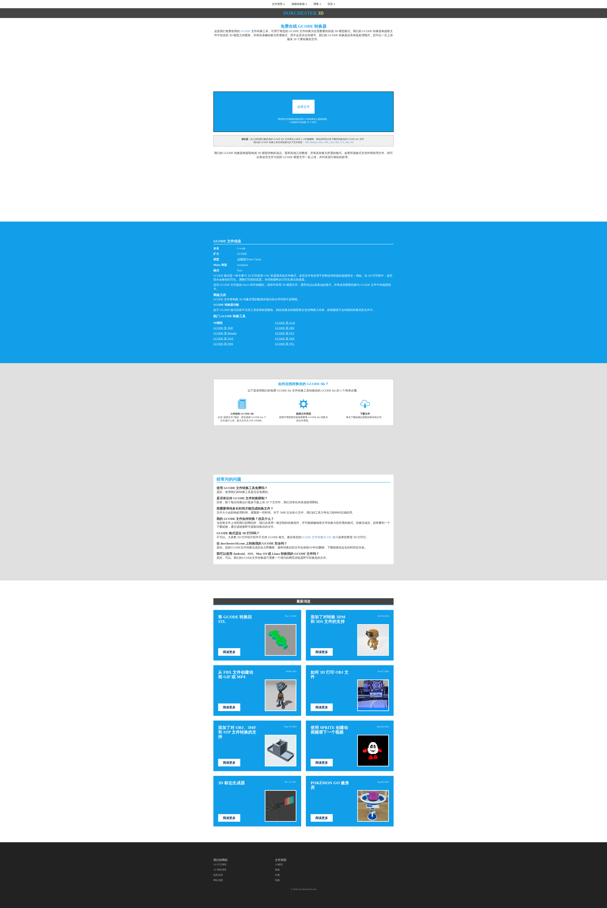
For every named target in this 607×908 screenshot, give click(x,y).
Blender (313, 142)
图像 (277, 869)
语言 (330, 4)
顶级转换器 (298, 4)
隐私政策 (218, 875)
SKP (347, 142)
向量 (277, 875)
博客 (316, 4)
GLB (331, 142)
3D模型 (241, 259)
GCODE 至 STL (284, 343)
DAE (320, 142)
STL (352, 142)
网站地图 (218, 880)
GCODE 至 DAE (223, 338)
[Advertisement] (257, 65)
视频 (277, 880)
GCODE (245, 31)
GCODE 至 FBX (223, 343)
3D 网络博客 (220, 869)
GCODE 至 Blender (225, 333)
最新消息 (303, 601)
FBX (326, 142)
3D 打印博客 (220, 864)
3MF (307, 142)
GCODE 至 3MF (223, 328)
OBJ (337, 142)
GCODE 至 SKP (284, 338)
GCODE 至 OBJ (284, 328)
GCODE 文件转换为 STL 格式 (319, 537)
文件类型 (277, 4)
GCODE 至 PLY (284, 333)
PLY (342, 142)
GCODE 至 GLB (285, 322)
